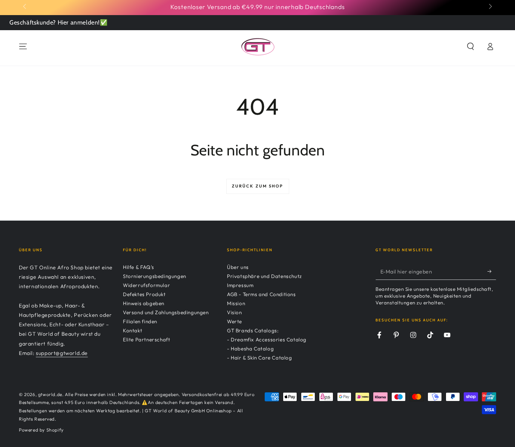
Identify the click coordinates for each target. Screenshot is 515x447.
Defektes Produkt (144, 294)
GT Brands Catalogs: (253, 330)
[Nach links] (25, 7)
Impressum (240, 285)
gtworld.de (50, 394)
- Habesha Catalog (250, 349)
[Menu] (23, 46)
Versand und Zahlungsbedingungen (166, 312)
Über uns (238, 267)
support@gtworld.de (62, 353)
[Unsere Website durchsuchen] (470, 46)
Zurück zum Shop (258, 186)
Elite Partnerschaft (146, 339)
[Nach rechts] (489, 7)
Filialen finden (140, 321)
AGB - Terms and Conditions (261, 294)
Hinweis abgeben (143, 303)
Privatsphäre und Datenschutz (264, 276)
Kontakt (132, 330)
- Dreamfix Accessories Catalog (267, 339)
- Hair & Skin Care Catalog (259, 358)
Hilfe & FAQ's (138, 267)
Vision (234, 312)
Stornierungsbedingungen (154, 276)
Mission (236, 303)
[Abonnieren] (491, 271)
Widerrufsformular (146, 285)
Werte (234, 321)
